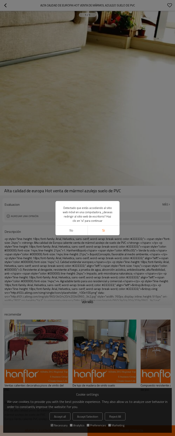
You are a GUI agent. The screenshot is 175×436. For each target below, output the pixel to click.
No (71, 230)
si (103, 230)
